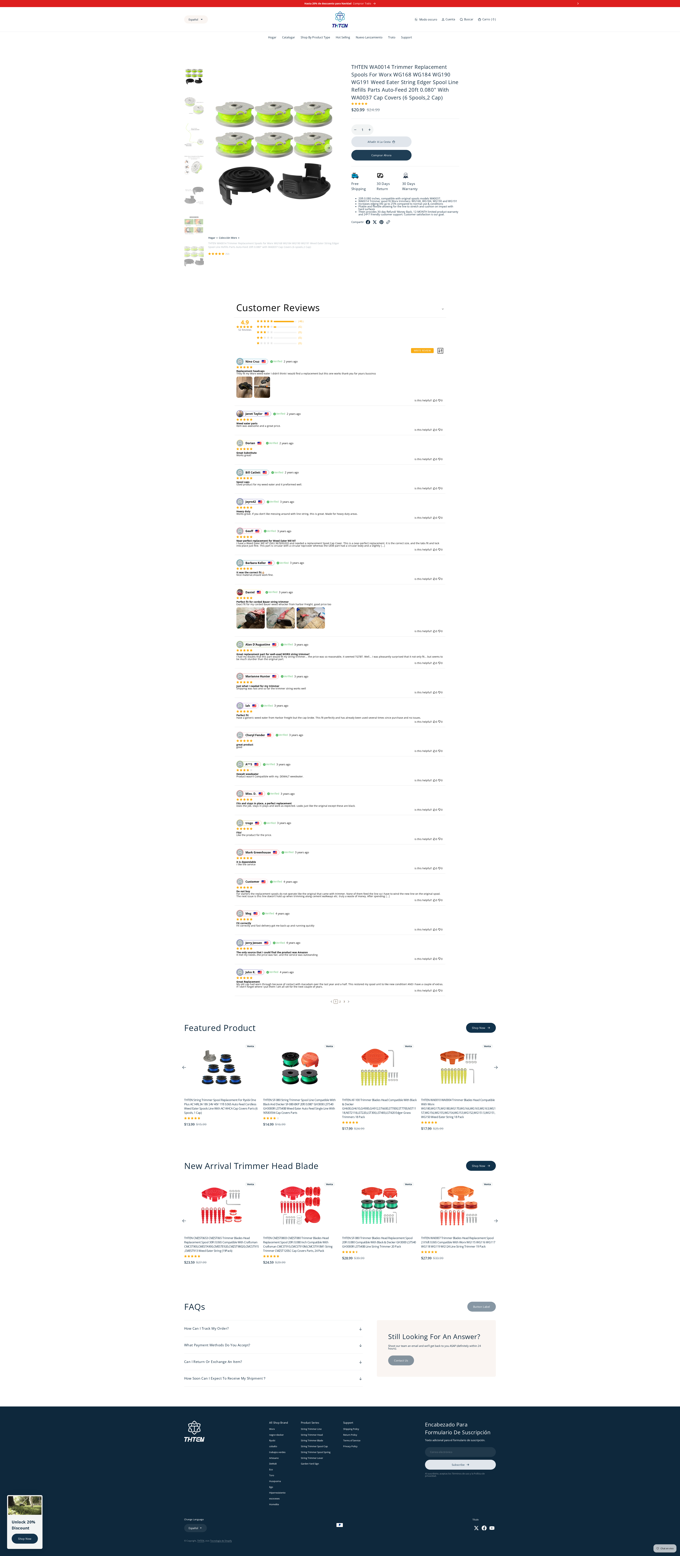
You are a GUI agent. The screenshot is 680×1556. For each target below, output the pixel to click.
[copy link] (388, 238)
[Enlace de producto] (221, 1072)
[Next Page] (348, 1006)
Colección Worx (228, 237)
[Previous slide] (102, 3)
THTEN (200, 1545)
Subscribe (458, 1469)
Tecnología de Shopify (221, 1545)
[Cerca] (38, 1493)
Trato (393, 37)
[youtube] (492, 1533)
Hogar (211, 237)
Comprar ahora (381, 163)
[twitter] (375, 238)
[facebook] (368, 238)
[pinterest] (381, 238)
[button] (448, 19)
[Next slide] (578, 3)
